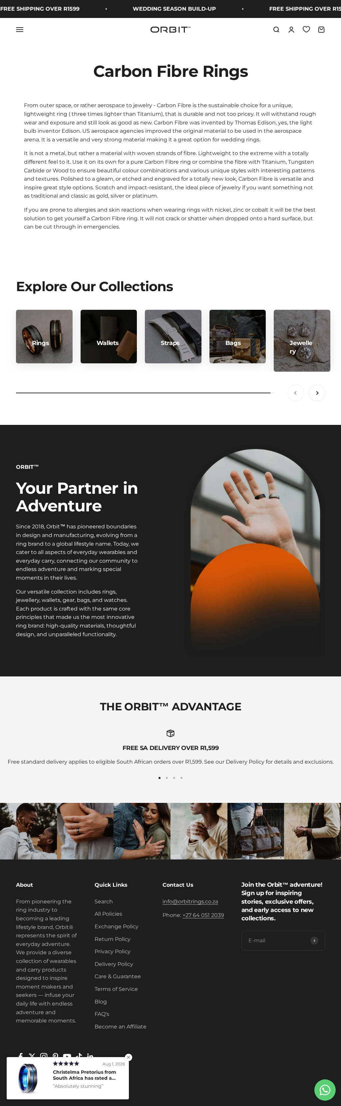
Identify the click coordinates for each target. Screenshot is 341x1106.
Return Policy (113, 939)
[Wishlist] (306, 29)
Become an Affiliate (121, 1026)
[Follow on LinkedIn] (90, 1056)
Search (104, 901)
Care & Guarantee (118, 976)
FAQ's (102, 1014)
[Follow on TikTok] (78, 1056)
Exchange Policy (117, 926)
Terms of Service (116, 989)
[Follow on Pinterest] (55, 1056)
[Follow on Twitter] (32, 1056)
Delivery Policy (114, 964)
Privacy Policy (113, 951)
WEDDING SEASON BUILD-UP (162, 9)
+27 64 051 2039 (203, 915)
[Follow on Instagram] (43, 1056)
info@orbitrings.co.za (190, 901)
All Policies (108, 914)
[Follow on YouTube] (67, 1056)
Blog (101, 1002)
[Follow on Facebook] (20, 1056)
